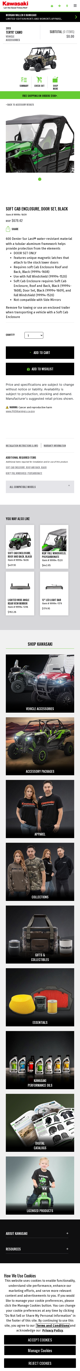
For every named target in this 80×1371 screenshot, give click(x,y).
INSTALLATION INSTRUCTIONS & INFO (22, 445)
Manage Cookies (40, 1350)
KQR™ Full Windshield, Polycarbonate (24, 473)
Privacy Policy (52, 1330)
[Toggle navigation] (75, 6)
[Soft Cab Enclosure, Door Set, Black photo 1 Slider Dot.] (40, 179)
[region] (40, 1317)
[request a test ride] (61, 6)
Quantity (10, 334)
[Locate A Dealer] (68, 6)
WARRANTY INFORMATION (55, 445)
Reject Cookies (40, 1363)
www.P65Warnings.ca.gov (20, 411)
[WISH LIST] (53, 6)
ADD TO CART (41, 352)
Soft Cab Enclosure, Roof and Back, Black (26, 467)
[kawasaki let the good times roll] (25, 5)
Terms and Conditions (52, 1325)
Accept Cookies (40, 1340)
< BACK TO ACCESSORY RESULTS (20, 104)
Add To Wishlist (42, 369)
